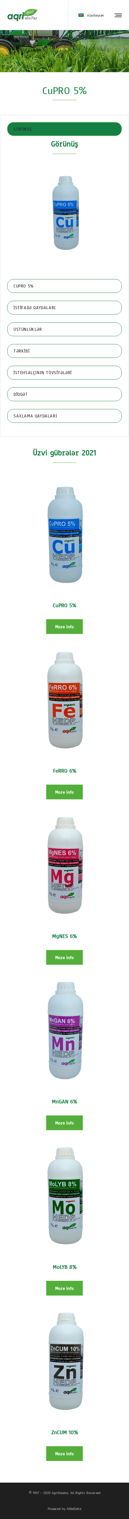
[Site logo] (22, 15)
